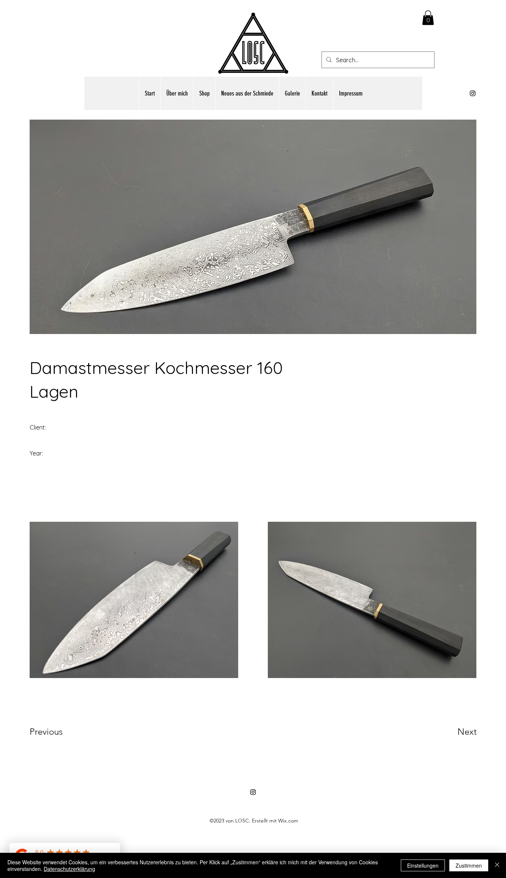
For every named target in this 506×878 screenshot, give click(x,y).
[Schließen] (497, 865)
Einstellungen (423, 865)
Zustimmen (469, 865)
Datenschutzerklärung (69, 868)
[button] (428, 17)
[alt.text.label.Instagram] (472, 93)
